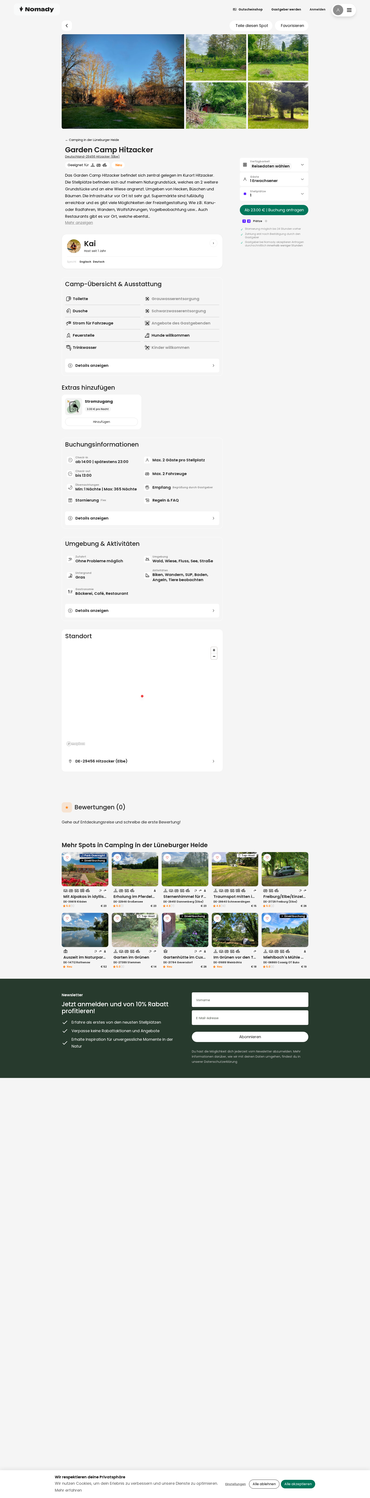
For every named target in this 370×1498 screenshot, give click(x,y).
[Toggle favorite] (67, 857)
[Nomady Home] (37, 9)
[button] (274, 165)
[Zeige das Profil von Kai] (213, 243)
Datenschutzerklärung (220, 1062)
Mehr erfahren (68, 1490)
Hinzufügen (101, 422)
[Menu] (343, 10)
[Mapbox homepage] (75, 743)
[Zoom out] (214, 656)
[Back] (67, 26)
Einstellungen (235, 1484)
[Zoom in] (214, 650)
